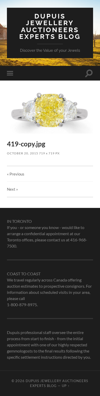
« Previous (15, 174)
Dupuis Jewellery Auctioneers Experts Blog (50, 26)
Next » (12, 189)
